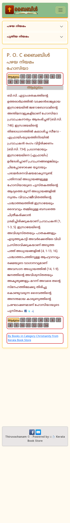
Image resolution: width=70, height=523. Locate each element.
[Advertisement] (35, 387)
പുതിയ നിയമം (18, 36)
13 (40, 82)
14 (46, 82)
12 (34, 82)
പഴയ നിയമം (16, 26)
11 (28, 82)
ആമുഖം (13, 77)
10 (22, 82)
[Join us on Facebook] (32, 432)
